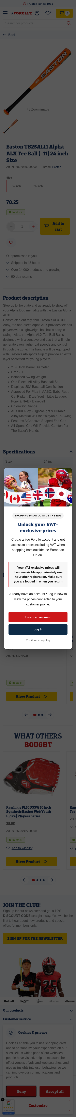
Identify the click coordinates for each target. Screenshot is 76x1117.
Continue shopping (38, 640)
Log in (38, 629)
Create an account (38, 617)
